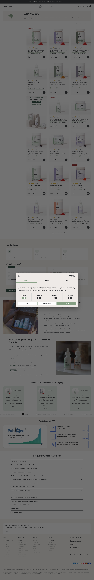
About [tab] (67, 280)
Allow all (67, 303)
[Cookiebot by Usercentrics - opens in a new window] (70, 276)
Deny (27, 303)
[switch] (39, 298)
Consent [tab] (26, 280)
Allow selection (47, 303)
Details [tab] (47, 280)
